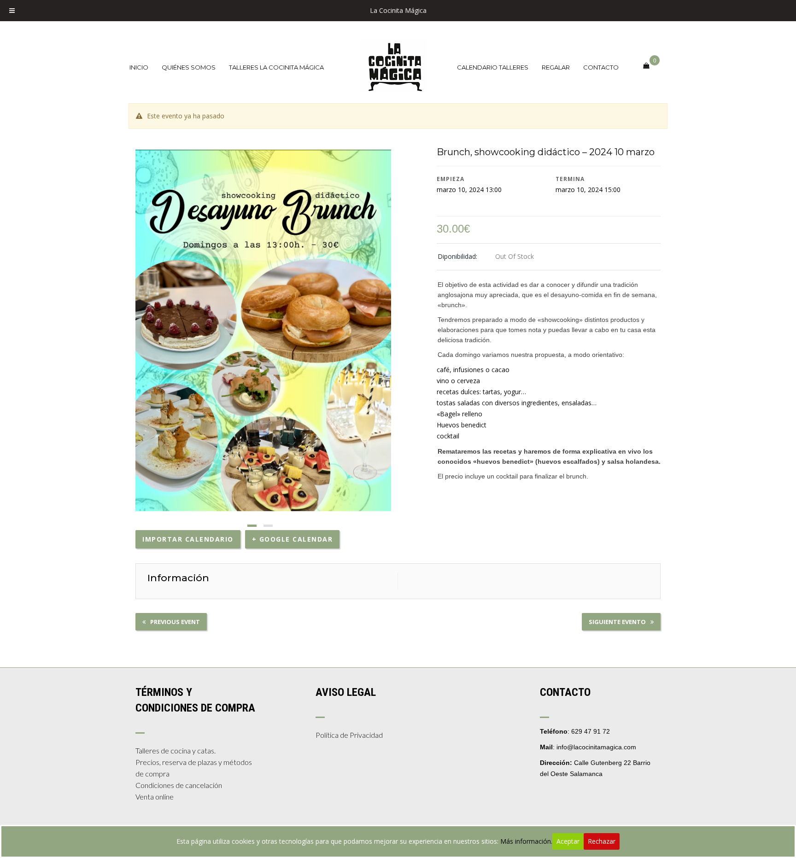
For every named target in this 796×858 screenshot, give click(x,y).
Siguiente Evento (617, 622)
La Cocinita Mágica (398, 10)
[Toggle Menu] (12, 10)
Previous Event (175, 622)
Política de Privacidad (349, 734)
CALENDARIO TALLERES (492, 67)
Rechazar (601, 841)
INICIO (138, 67)
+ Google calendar (292, 539)
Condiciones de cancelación (178, 785)
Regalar (556, 67)
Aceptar (567, 841)
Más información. (526, 841)
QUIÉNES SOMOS (189, 67)
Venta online (154, 796)
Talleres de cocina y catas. (175, 750)
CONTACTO (601, 67)
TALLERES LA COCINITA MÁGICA (276, 67)
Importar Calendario (188, 539)
